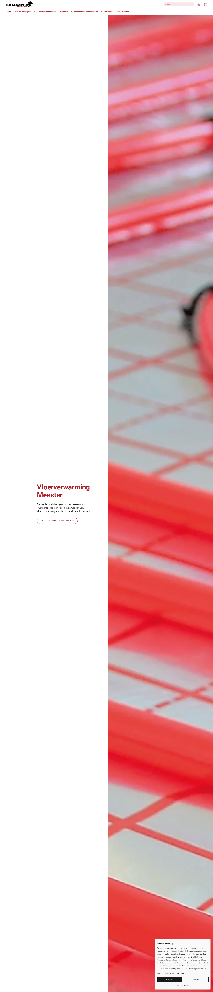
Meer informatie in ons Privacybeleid (171, 973)
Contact (125, 11)
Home (8, 11)
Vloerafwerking (107, 11)
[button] (19, 4)
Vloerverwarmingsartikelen (45, 11)
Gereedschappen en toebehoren (84, 11)
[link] (183, 984)
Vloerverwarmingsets (22, 11)
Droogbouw (64, 11)
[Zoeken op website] (191, 4)
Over (118, 11)
